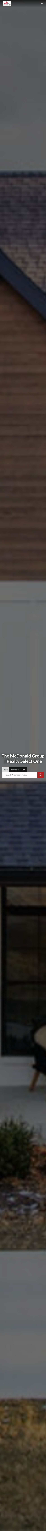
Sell (23, 769)
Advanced (15, 769)
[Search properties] (40, 775)
